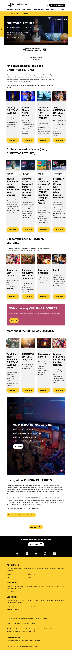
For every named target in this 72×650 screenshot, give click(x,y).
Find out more (11, 592)
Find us (9, 623)
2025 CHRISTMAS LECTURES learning (59, 111)
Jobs (29, 577)
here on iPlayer (19, 85)
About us (61, 9)
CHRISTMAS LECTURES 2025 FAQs (28, 357)
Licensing (26, 623)
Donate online (11, 606)
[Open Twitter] (17, 554)
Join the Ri (33, 606)
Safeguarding (38, 640)
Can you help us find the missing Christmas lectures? (59, 359)
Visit (47, 9)
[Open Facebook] (27, 554)
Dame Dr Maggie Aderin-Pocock (26, 111)
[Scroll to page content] (2, 30)
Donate (56, 270)
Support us (53, 9)
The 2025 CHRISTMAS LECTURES (12, 110)
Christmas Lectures (38, 9)
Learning (17, 9)
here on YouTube (40, 85)
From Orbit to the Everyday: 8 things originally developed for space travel (27, 188)
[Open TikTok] (54, 554)
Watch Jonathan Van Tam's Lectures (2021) (27, 433)
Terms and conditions (12, 640)
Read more (11, 140)
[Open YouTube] (36, 554)
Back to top (33, 527)
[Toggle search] (47, 5)
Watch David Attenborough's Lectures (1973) (28, 441)
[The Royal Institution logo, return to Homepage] (18, 5)
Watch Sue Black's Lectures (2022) (24, 429)
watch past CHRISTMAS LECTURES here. (25, 508)
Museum (17, 623)
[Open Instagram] (45, 554)
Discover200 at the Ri (44, 355)
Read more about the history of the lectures (21, 515)
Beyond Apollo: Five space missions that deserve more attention (12, 186)
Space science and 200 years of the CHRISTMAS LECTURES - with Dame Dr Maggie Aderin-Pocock (44, 190)
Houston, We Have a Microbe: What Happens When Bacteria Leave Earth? (59, 188)
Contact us (10, 574)
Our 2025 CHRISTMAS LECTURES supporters (28, 274)
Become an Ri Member (57, 5)
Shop (33, 623)
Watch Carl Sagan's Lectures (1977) (24, 437)
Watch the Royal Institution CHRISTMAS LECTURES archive (12, 361)
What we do (31, 574)
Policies (32, 640)
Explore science (26, 9)
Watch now (14, 320)
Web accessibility (23, 640)
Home (9, 14)
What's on (10, 9)
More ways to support (13, 609)
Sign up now (34, 544)
